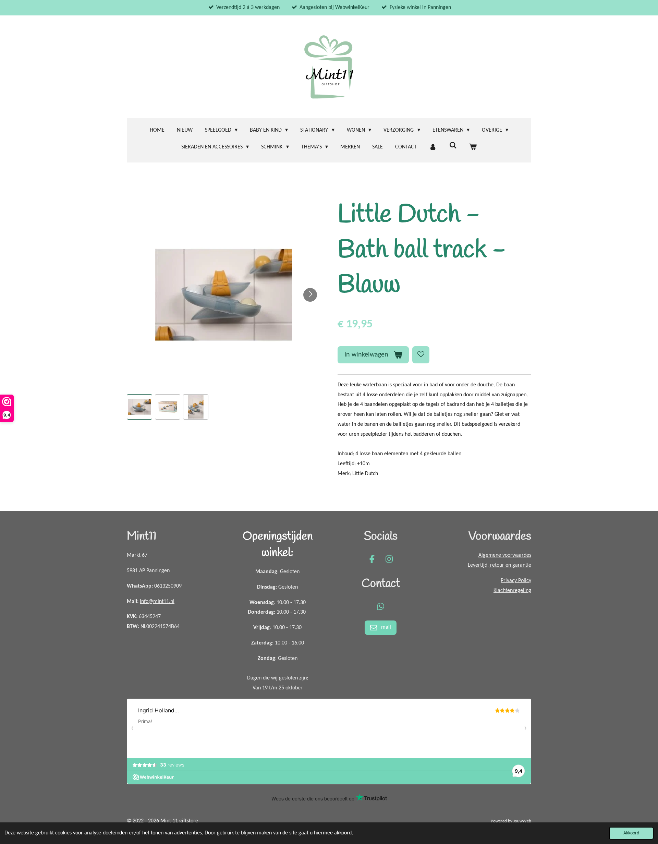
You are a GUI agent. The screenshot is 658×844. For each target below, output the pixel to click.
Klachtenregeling (512, 590)
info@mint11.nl (157, 601)
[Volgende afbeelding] (310, 295)
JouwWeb (522, 821)
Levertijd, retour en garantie (499, 565)
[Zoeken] (452, 146)
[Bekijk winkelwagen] (473, 147)
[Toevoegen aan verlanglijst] (420, 354)
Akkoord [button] (631, 833)
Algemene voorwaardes (504, 555)
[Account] (433, 147)
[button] (139, 407)
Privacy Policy (516, 580)
